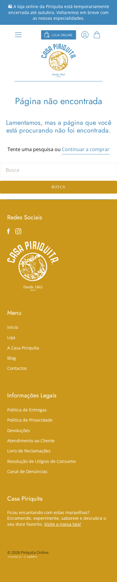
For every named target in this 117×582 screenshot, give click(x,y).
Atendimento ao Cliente (31, 440)
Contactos (17, 368)
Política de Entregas (27, 410)
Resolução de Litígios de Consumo (41, 461)
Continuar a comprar (86, 149)
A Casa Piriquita (23, 348)
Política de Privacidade (29, 420)
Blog (11, 358)
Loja (11, 337)
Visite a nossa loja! (62, 524)
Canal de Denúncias (27, 471)
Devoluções (18, 430)
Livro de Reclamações (28, 451)
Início (12, 327)
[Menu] (18, 34)
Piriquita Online (34, 552)
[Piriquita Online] (58, 60)
